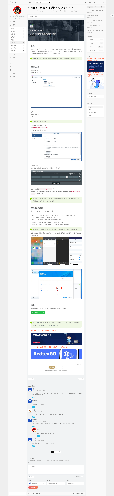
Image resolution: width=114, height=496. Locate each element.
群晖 (95, 96)
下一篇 (81, 379)
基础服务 (71, 11)
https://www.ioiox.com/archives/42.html (48, 325)
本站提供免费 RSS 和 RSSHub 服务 (96, 15)
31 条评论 (57, 11)
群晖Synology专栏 (39, 312)
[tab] (90, 7)
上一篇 (31, 379)
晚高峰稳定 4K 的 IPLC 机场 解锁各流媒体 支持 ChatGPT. (45, 331)
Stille (31, 11)
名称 (29, 480)
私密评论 (78, 477)
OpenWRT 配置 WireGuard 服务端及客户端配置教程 (100, 30)
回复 (34, 397)
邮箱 (48, 480)
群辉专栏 (76, 11)
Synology (91, 96)
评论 (29, 463)
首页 (32, 16)
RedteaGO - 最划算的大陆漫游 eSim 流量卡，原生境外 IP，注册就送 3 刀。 (50, 347)
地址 (68, 480)
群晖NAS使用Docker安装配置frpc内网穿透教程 (99, 10)
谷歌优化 (34, 400)
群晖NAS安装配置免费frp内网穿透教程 (97, 20)
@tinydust (39, 433)
